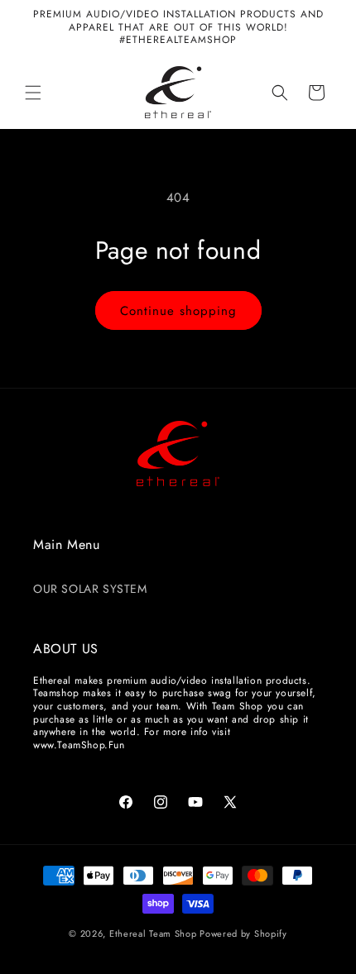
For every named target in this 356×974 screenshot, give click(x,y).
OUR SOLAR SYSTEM (90, 588)
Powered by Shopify (243, 933)
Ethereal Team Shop (153, 933)
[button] (33, 92)
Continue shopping (178, 311)
